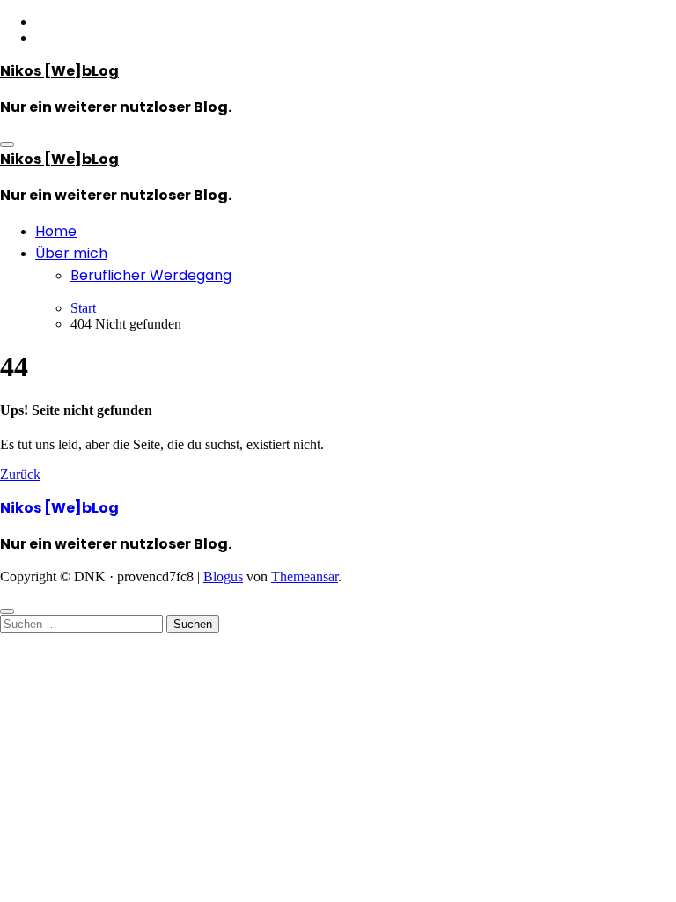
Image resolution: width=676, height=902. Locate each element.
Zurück (20, 474)
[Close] (7, 611)
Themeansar (304, 576)
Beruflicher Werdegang (150, 275)
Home (56, 231)
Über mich (71, 253)
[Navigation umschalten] (7, 144)
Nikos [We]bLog (59, 71)
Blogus (223, 576)
